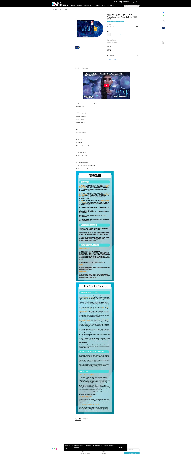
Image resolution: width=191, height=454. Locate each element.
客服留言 (104, 451)
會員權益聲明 (104, 453)
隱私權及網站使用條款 (85, 453)
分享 (110, 59)
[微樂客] (59, 3)
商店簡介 (83, 451)
